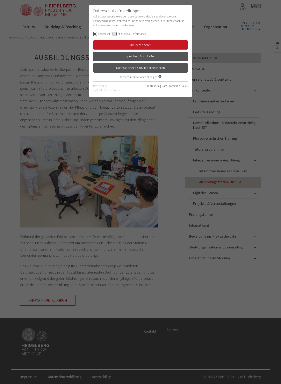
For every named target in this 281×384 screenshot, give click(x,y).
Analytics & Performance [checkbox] (132, 34)
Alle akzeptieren (141, 45)
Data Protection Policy (174, 86)
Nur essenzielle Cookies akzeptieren (140, 68)
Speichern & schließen (140, 56)
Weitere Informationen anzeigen (139, 77)
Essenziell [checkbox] (104, 34)
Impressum (153, 86)
